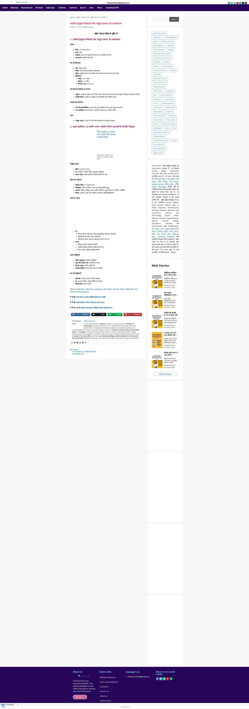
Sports (83, 8)
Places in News (171, 120)
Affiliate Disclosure (107, 677)
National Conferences (159, 116)
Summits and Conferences (160, 140)
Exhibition (173, 70)
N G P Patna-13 (117, 324)
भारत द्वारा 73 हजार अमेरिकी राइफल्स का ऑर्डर (91, 297)
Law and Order (157, 107)
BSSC (163, 234)
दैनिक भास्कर (169, 184)
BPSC (154, 231)
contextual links (126, 707)
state (174, 128)
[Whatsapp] (232, 3)
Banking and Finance (168, 41)
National (14, 8)
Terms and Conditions (109, 682)
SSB (168, 234)
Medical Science (170, 107)
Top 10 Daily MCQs (158, 145)
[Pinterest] (237, 3)
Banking (161, 236)
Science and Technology (168, 124)
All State (39, 8)
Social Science (157, 128)
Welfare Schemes (158, 153)
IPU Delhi (103, 326)
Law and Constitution (168, 103)
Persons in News (158, 120)
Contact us (104, 691)
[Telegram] (234, 3)
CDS (162, 228)
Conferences (156, 62)
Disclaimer (104, 686)
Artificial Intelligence (171, 37)
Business (170, 49)
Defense (175, 234)
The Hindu (174, 181)
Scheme (62, 8)
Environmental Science (159, 70)
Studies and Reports (159, 136)
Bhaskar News (119, 289)
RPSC (176, 231)
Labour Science (169, 99)
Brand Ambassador (158, 49)
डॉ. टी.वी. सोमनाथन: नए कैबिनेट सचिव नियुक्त (84, 351)
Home (5, 8)
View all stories (165, 374)
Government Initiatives (160, 78)
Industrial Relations (166, 95)
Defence (73, 8)
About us (103, 696)
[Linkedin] (240, 3)
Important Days (157, 91)
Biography (171, 45)
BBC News (107, 289)
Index (155, 95)
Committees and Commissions (162, 58)
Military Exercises (158, 111)
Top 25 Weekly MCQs (159, 149)
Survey (174, 140)
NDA (167, 228)
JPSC (171, 231)
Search (174, 19)
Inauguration (170, 91)
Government (157, 74)
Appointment (157, 37)
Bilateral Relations (158, 45)
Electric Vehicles (167, 66)
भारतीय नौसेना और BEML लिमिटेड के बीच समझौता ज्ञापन (94, 307)
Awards (155, 41)
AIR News (81, 289)
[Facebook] (229, 3)
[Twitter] (75, 343)
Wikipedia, (129, 289)
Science (155, 124)
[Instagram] (246, 3)
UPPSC (160, 231)
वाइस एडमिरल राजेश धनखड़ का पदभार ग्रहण (90, 302)
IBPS (154, 236)
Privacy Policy (105, 700)
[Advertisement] (106, 215)
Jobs (91, 8)
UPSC (157, 228)
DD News (98, 289)
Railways (171, 236)
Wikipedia (162, 186)
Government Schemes (159, 82)
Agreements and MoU (159, 33)
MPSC (166, 231)
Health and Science (158, 87)
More (99, 8)
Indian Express (82, 291)
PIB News (90, 289)
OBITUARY (173, 116)
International (26, 8)
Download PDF (112, 8)
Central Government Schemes (162, 54)
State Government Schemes (161, 132)
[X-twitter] (243, 3)
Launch (155, 103)
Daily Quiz (50, 8)
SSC (158, 234)
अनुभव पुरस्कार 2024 (78, 354)
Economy (156, 66)
